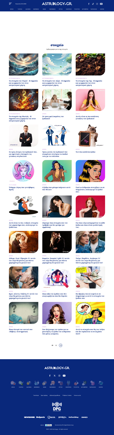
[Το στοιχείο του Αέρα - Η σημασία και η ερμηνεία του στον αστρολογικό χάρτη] (57, 64)
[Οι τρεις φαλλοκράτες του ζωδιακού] (57, 100)
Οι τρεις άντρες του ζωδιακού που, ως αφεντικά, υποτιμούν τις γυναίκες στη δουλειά (23, 154)
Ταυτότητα (36, 395)
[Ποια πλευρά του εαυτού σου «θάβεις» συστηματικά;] (23, 313)
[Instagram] (97, 4)
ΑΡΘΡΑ (44, 114)
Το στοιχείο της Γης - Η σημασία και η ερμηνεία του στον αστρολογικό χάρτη (89, 83)
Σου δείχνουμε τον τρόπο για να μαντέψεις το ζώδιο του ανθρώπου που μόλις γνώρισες (56, 331)
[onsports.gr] (40, 417)
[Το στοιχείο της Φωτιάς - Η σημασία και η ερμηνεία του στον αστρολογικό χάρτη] (23, 100)
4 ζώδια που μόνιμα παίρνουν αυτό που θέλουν (56, 188)
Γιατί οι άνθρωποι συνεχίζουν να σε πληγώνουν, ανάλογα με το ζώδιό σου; (90, 189)
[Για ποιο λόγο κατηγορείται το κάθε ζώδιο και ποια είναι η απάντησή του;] (90, 207)
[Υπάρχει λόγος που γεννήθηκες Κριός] (23, 171)
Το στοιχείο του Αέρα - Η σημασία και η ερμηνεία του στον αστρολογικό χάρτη (56, 83)
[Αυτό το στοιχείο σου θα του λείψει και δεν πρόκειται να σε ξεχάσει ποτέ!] (90, 313)
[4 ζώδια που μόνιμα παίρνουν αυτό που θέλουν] (57, 171)
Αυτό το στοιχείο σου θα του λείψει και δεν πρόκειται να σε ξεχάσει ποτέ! (90, 331)
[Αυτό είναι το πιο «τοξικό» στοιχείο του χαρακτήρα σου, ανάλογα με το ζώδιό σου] (23, 207)
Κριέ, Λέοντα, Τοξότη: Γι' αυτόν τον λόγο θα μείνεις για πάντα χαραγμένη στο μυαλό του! (23, 296)
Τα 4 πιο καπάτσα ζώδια (85, 152)
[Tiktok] (93, 4)
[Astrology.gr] (57, 4)
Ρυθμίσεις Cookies (67, 395)
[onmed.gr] (84, 417)
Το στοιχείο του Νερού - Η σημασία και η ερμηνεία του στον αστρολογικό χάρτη (23, 83)
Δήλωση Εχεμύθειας (55, 395)
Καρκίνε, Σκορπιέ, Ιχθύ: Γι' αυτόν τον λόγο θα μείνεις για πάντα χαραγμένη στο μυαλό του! (56, 260)
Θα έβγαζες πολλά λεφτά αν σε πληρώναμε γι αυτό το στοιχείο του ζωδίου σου (90, 296)
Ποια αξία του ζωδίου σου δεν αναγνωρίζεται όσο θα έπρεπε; (54, 295)
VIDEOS (78, 291)
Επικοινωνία (77, 395)
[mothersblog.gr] (73, 417)
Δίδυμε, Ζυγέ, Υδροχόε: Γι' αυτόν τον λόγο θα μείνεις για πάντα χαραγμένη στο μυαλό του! (22, 260)
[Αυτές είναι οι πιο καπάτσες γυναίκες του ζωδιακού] (90, 100)
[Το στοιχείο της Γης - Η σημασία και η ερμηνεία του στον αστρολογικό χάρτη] (90, 64)
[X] (54, 376)
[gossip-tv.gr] (62, 417)
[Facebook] (88, 4)
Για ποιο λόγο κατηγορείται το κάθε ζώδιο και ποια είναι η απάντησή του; (90, 225)
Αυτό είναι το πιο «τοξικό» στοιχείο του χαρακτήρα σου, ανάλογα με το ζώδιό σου (23, 225)
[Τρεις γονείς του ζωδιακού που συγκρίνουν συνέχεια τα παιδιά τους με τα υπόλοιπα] (57, 136)
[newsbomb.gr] (29, 417)
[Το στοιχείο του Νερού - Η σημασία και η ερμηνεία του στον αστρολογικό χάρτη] (23, 64)
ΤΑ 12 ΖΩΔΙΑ (12, 185)
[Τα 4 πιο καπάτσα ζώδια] (90, 136)
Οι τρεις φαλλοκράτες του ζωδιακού (53, 117)
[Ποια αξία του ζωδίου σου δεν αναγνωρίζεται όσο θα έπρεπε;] (57, 277)
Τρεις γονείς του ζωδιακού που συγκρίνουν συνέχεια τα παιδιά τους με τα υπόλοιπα (55, 154)
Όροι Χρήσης (44, 395)
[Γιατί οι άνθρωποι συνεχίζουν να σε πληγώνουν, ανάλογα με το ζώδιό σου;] (90, 171)
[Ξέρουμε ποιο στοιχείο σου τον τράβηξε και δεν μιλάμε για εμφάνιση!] (57, 207)
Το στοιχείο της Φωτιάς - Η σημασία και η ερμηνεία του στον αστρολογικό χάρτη (22, 118)
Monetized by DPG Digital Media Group (64, 425)
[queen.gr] (51, 417)
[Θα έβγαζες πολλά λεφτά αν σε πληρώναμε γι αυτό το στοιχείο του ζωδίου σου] (90, 277)
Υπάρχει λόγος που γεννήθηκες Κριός (21, 188)
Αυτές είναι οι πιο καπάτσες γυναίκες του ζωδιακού (87, 117)
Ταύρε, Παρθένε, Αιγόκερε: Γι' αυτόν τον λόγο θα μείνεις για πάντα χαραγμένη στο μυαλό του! (89, 260)
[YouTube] (101, 4)
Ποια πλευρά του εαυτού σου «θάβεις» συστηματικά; (21, 330)
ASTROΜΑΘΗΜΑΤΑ (14, 78)
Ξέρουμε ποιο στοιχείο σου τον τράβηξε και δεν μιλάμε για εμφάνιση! (55, 225)
